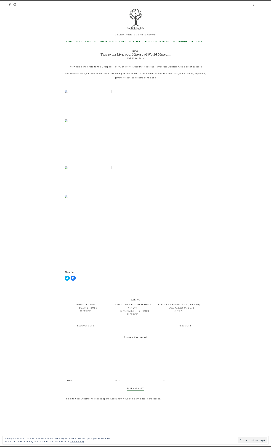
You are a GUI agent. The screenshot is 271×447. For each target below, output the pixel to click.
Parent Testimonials (157, 41)
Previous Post (85, 326)
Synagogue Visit (86, 304)
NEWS (79, 41)
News (135, 51)
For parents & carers (113, 41)
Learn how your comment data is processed (135, 398)
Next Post (185, 326)
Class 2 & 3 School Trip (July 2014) (179, 304)
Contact (135, 41)
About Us (90, 41)
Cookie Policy (77, 441)
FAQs (199, 41)
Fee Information (183, 41)
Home (69, 41)
